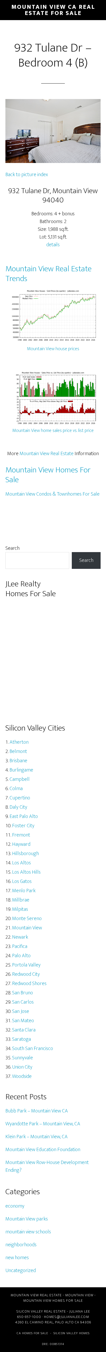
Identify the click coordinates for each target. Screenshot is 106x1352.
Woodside (22, 1076)
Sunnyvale (22, 1057)
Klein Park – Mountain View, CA (36, 1136)
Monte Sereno (27, 918)
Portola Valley (26, 965)
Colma (16, 788)
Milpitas (20, 909)
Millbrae (20, 900)
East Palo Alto (24, 816)
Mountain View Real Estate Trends (48, 273)
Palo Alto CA (67, 1322)
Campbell (20, 779)
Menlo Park (24, 890)
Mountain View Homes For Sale (48, 475)
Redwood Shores (29, 983)
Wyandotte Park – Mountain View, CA (42, 1123)
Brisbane (18, 760)
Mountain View (27, 927)
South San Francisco (32, 1048)
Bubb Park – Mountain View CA (36, 1111)
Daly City (18, 807)
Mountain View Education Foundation (42, 1149)
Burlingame (21, 770)
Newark (20, 937)
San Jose (20, 1011)
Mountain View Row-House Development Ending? (47, 1166)
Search (12, 548)
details (53, 244)
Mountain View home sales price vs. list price (53, 431)
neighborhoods (21, 1244)
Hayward (21, 844)
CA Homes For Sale (32, 1333)
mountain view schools (28, 1231)
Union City (22, 1067)
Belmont (18, 751)
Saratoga (21, 1039)
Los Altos (21, 862)
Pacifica (19, 946)
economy (14, 1206)
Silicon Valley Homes (72, 1333)
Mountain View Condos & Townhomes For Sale (52, 494)
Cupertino (20, 797)
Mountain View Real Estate (47, 453)
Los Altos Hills (26, 872)
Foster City (23, 825)
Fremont (21, 835)
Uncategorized (20, 1270)
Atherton (19, 742)
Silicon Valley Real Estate (41, 1311)
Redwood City (26, 974)
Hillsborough (25, 853)
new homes (17, 1257)
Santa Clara (24, 1030)
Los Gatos (22, 881)
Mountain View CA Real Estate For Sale (53, 10)
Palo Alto (21, 955)
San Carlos (23, 1002)
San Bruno (22, 992)
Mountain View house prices (53, 349)
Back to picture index (26, 174)
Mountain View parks (26, 1219)
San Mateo (23, 1020)
